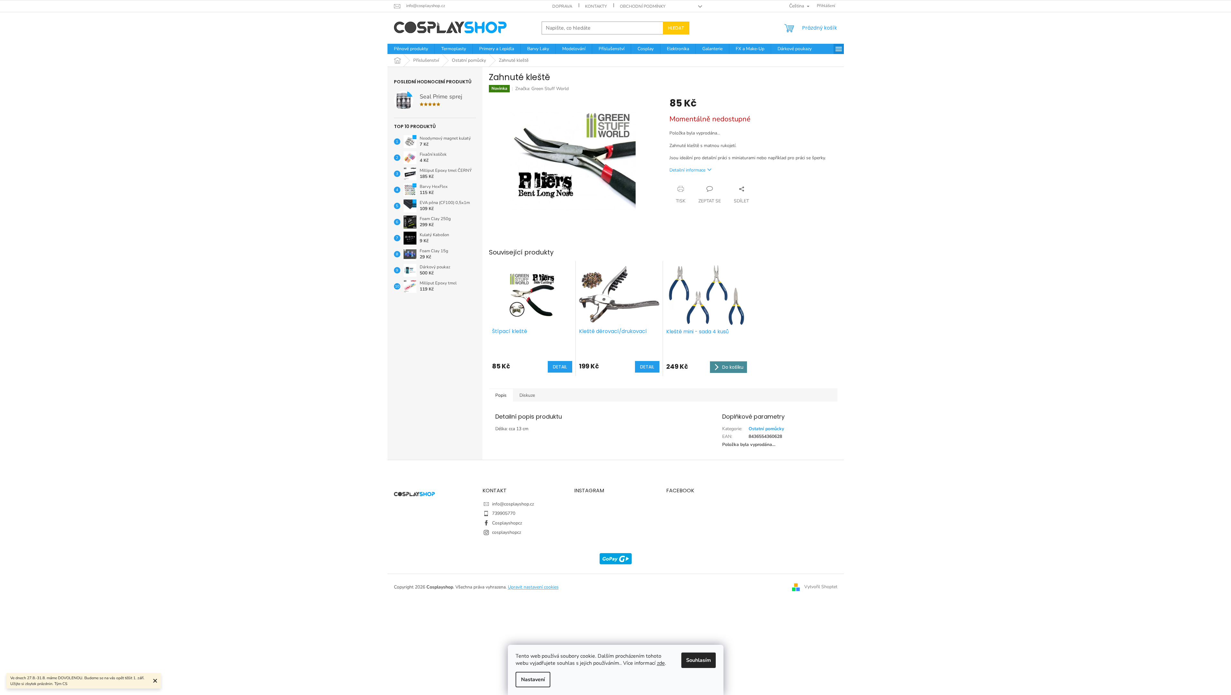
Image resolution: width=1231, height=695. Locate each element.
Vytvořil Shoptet (820, 587)
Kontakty (596, 6)
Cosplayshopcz (507, 523)
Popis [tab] (501, 395)
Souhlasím (698, 660)
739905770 (503, 513)
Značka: (542, 89)
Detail (560, 367)
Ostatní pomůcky (766, 429)
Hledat (676, 28)
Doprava (562, 6)
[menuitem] (410, 49)
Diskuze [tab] (527, 395)
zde (661, 663)
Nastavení (533, 679)
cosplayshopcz (506, 532)
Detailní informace (687, 170)
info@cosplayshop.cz (513, 504)
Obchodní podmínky (643, 6)
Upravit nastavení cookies (533, 587)
